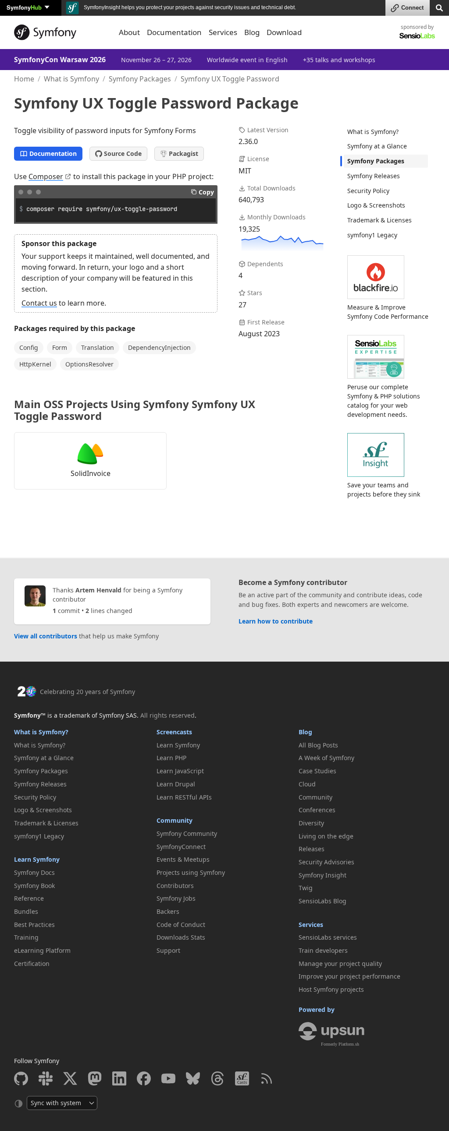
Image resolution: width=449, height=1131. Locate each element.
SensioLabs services (328, 937)
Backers (168, 911)
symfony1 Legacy (372, 235)
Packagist (183, 153)
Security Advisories (326, 862)
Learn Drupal (176, 784)
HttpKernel (35, 364)
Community (174, 820)
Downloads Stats (181, 937)
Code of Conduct (181, 924)
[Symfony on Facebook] (144, 1078)
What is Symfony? (373, 131)
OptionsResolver (89, 364)
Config (28, 347)
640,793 (251, 199)
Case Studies (317, 771)
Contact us (39, 303)
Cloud (307, 784)
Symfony (24, 7)
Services (311, 924)
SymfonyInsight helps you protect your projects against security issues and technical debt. (189, 7)
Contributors (175, 885)
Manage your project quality (340, 963)
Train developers (323, 950)
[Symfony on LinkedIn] (119, 1078)
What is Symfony (71, 79)
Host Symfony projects (331, 989)
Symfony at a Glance (377, 146)
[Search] (439, 7)
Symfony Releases (373, 176)
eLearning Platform (42, 950)
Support (168, 950)
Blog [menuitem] (252, 32)
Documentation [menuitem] (174, 32)
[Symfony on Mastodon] (95, 1078)
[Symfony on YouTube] (168, 1078)
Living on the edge (326, 836)
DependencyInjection (159, 347)
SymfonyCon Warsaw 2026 (60, 59)
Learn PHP (171, 758)
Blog (305, 732)
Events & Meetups (183, 859)
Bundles (26, 911)
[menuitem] (386, 131)
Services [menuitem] (223, 32)
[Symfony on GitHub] (21, 1078)
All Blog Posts (318, 745)
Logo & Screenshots (376, 205)
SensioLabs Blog (322, 901)
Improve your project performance (349, 976)
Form (59, 347)
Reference (29, 898)
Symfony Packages (140, 79)
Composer (46, 176)
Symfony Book (34, 885)
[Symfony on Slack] (46, 1078)
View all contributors (45, 636)
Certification (32, 963)
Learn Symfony (37, 859)
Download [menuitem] (284, 32)
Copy (206, 192)
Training (26, 937)
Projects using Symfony (191, 872)
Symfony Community (187, 833)
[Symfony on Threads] (217, 1078)
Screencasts (174, 732)
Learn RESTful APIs (184, 797)
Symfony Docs (34, 872)
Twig (306, 888)
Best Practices (34, 924)
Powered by (317, 1009)
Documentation (53, 153)
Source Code (123, 153)
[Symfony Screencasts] (242, 1078)
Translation (97, 347)
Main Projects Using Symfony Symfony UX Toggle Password (134, 410)
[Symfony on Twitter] (70, 1078)
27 (242, 305)
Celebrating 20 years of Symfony (87, 691)
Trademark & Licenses (379, 220)
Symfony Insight (322, 875)
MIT (245, 171)
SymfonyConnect (181, 846)
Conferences (317, 810)
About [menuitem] (129, 32)
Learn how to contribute (276, 621)
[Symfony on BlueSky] (193, 1078)
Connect (412, 7)
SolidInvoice (90, 473)
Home (24, 79)
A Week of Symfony (326, 758)
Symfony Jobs (176, 898)
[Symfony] (61, 32)
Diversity (311, 823)
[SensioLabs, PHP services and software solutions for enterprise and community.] (417, 35)
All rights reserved (167, 715)
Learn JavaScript (180, 771)
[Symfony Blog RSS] (267, 1078)
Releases (311, 849)
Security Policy (368, 191)
